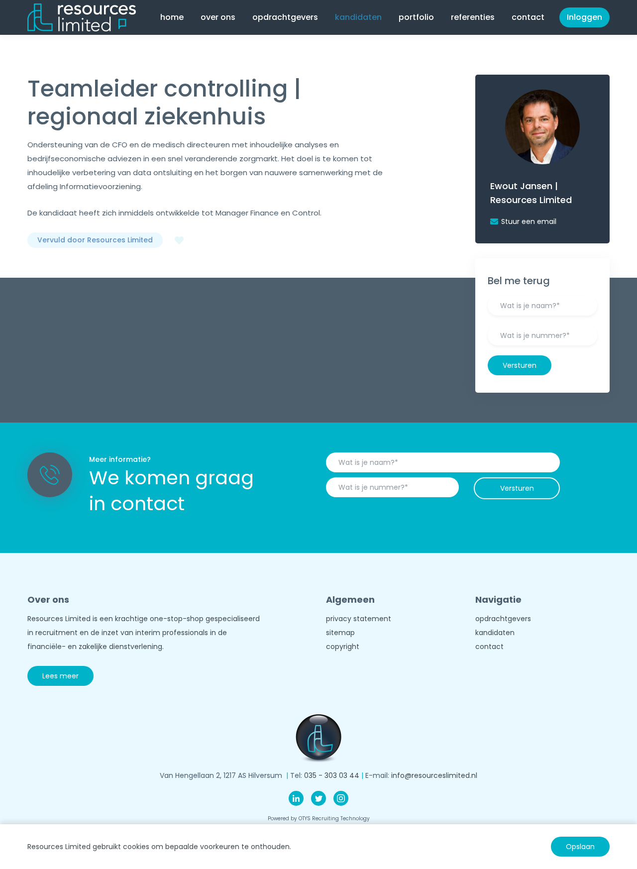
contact (528, 17)
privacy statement (358, 619)
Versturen (519, 365)
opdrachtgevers (503, 619)
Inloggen (584, 17)
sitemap (340, 633)
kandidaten (495, 633)
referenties (473, 17)
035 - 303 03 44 (331, 775)
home (172, 17)
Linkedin (296, 798)
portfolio (416, 17)
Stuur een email (528, 221)
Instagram (340, 798)
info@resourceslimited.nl (434, 775)
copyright (342, 647)
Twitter (318, 798)
